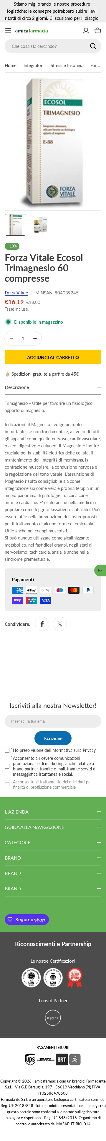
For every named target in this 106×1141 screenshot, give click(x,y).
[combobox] (53, 46)
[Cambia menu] (8, 30)
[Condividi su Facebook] (42, 624)
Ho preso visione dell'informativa (54, 750)
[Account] (86, 30)
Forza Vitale (16, 292)
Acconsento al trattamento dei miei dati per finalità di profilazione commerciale (52, 784)
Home (10, 65)
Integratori (34, 65)
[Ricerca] (93, 46)
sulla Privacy (85, 750)
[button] (100, 570)
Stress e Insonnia (67, 65)
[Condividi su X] (60, 624)
